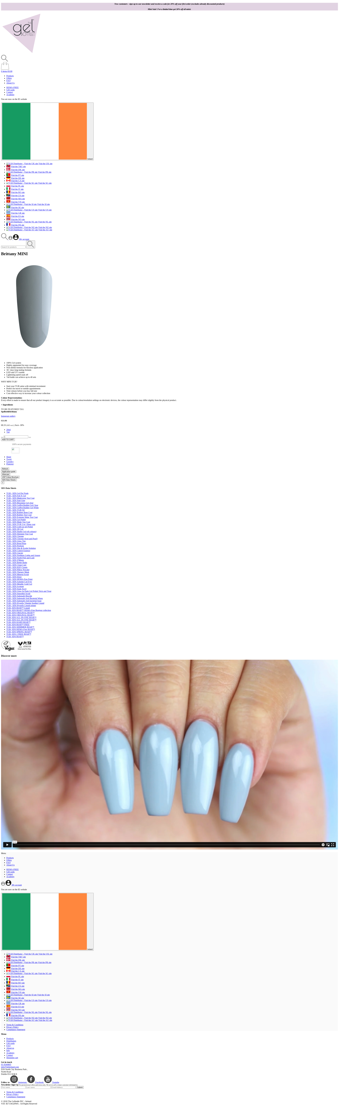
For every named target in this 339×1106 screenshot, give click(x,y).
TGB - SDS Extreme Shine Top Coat (22, 517)
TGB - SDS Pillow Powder (17, 570)
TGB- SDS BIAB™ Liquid (18, 608)
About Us (10, 83)
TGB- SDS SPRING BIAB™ (19, 632)
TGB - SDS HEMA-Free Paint (19, 579)
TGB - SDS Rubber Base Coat (19, 512)
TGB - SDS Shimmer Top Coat (19, 534)
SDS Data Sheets (9, 480)
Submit (80, 1087)
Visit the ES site (17, 216)
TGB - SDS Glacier (14, 553)
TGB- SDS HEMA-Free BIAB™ (20, 629)
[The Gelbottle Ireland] (21, 53)
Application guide (8, 472)
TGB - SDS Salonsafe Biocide (19, 596)
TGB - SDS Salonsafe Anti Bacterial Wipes (24, 598)
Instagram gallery (8, 416)
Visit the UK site (45, 163)
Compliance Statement (15, 1029)
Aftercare (5, 474)
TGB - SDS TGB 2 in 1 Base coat (20, 524)
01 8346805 (6, 1064)
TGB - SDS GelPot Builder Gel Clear (22, 505)
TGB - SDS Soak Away (16, 589)
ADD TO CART (8, 440)
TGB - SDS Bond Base (16, 543)
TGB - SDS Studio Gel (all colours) (21, 531)
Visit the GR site (17, 213)
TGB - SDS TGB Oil (15, 510)
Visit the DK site (17, 170)
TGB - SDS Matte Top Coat (18, 522)
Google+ (10, 461)
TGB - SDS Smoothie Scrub (18, 593)
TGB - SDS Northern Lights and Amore (23, 555)
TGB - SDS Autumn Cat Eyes (19, 582)
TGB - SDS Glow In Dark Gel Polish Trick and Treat (28, 591)
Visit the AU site (45, 230)
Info (8, 1050)
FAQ (8, 80)
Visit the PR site (44, 172)
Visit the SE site (17, 207)
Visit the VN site (17, 202)
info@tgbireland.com (10, 1067)
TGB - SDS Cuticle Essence (18, 550)
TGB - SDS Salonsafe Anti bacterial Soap (23, 601)
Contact (9, 92)
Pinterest (10, 464)
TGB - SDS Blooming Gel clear (19, 503)
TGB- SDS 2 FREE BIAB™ (18, 634)
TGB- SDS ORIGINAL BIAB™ (20, 613)
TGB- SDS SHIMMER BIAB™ (20, 627)
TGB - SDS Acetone (15, 586)
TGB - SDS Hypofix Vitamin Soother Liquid (25, 603)
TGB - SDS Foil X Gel (16, 496)
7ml (8, 432)
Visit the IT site (17, 189)
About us (10, 1048)
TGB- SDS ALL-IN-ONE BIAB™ (21, 617)
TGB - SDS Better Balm (16, 562)
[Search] (4, 239)
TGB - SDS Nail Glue (15, 500)
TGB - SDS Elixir (14, 577)
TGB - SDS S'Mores (15, 560)
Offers (9, 78)
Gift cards (10, 90)
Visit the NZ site (45, 227)
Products (10, 76)
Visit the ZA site (17, 195)
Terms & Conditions (14, 1025)
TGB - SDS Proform (15, 546)
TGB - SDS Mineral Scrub (17, 574)
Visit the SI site (43, 204)
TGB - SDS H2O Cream (16, 567)
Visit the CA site (17, 181)
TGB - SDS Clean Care (16, 565)
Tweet (9, 459)
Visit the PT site (17, 175)
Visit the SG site (45, 183)
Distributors (11, 1041)
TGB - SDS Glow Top (16, 541)
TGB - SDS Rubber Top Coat (19, 515)
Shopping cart (12, 1058)
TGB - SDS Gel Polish (16, 519)
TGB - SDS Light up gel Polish (19, 527)
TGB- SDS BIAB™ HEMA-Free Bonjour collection (28, 610)
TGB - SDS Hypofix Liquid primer (21, 605)
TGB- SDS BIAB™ (15, 636)
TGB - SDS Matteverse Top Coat (20, 498)
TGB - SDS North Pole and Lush (20, 558)
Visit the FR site (17, 225)
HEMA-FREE (12, 87)
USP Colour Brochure (10, 477)
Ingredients (7, 405)
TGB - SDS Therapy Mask (17, 572)
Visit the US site (45, 210)
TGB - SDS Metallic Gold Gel (19, 584)
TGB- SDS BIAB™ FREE (18, 624)
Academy (10, 95)
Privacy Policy (12, 1027)
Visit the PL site (17, 186)
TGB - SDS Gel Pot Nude (17, 493)
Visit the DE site (17, 178)
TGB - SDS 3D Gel (14, 529)
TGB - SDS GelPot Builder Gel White (22, 508)
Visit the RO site (17, 192)
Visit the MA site (17, 199)
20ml (8, 430)
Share (8, 457)
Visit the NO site (17, 219)
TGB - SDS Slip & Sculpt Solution (21, 548)
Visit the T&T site (18, 166)
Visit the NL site (45, 222)
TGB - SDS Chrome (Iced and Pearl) (21, 539)
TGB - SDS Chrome (15, 536)
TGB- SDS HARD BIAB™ (18, 622)
